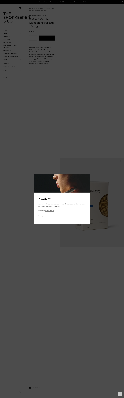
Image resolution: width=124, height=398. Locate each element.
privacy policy (49, 210)
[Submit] (84, 216)
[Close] (87, 177)
